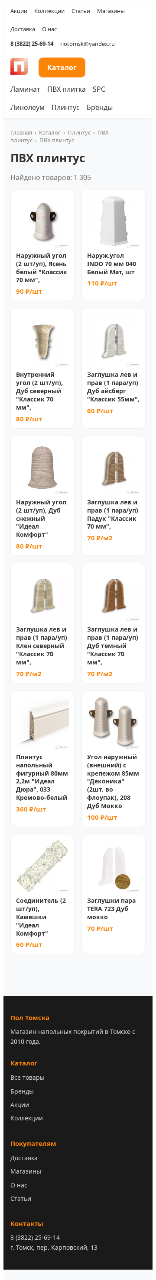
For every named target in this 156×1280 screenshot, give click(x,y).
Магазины (111, 11)
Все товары (27, 1077)
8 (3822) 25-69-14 (31, 44)
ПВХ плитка (66, 89)
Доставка (22, 29)
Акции (18, 11)
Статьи (81, 11)
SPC (99, 89)
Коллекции (49, 11)
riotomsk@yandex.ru (87, 44)
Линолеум (27, 107)
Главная (21, 132)
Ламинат (25, 89)
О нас (49, 29)
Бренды (100, 107)
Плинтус (66, 107)
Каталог (62, 67)
